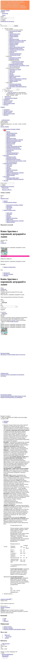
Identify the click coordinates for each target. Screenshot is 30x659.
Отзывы (5, 422)
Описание (6, 421)
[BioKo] (3, 610)
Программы (9, 207)
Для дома (8, 209)
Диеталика (9, 214)
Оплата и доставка (8, 628)
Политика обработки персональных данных (14, 629)
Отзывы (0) (3, 243)
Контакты (5, 104)
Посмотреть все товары (15, 31)
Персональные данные (9, 103)
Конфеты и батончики (11, 218)
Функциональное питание (10, 202)
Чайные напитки (10, 222)
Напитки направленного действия (15, 220)
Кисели (8, 215)
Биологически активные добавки (14, 205)
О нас (4, 618)
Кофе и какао (9, 219)
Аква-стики (9, 212)
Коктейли (8, 216)
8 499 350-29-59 (11, 92)
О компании (6, 99)
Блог (4, 619)
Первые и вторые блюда (9, 210)
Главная (5, 201)
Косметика (9, 206)
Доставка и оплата (8, 100)
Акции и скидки (7, 102)
